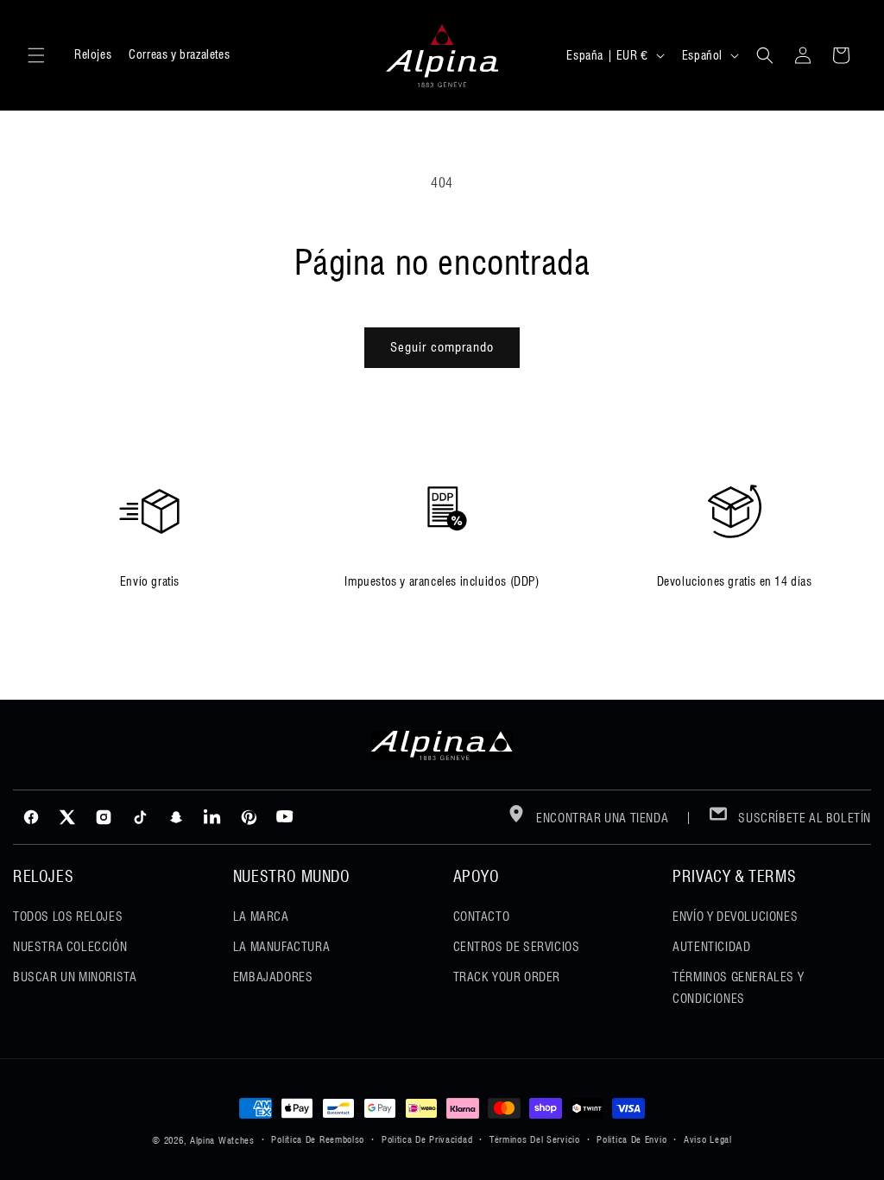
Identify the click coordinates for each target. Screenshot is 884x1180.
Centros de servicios (516, 947)
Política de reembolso (317, 1139)
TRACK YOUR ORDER (507, 977)
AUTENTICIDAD (711, 947)
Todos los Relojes (68, 916)
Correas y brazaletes (179, 54)
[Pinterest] (248, 817)
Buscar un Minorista (74, 977)
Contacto (481, 916)
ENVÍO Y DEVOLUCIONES (735, 916)
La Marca (261, 916)
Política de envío (631, 1139)
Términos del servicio (534, 1139)
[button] (36, 55)
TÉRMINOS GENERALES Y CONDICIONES (738, 988)
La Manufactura (281, 947)
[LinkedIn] (212, 817)
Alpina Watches (222, 1140)
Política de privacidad (427, 1139)
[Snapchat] (176, 817)
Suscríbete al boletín (803, 818)
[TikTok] (140, 817)
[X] (67, 817)
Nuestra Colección (70, 947)
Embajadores (273, 977)
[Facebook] (31, 817)
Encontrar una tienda (601, 818)
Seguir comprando (442, 347)
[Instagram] (103, 817)
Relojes (92, 54)
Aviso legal (708, 1139)
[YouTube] (285, 817)
